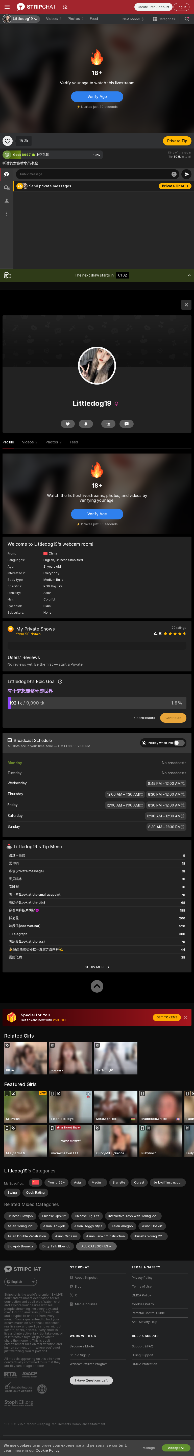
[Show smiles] (174, 174)
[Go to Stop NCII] (19, 1403)
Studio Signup (80, 1355)
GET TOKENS (166, 1017)
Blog (78, 1286)
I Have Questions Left (91, 1380)
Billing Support (142, 1355)
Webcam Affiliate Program (89, 1364)
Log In (181, 7)
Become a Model (82, 1346)
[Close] (185, 1017)
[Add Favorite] (8, 141)
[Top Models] (65, 7)
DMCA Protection (144, 1364)
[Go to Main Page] (36, 7)
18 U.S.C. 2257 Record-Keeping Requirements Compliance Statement (54, 1424)
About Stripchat (86, 1277)
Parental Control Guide (148, 1313)
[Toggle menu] (7, 7)
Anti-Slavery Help (144, 1322)
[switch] (179, 743)
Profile (8, 442)
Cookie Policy (47, 1450)
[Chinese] (35, 1182)
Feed (94, 18)
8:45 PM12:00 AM (164, 784)
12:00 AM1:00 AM (123, 805)
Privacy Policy (142, 1277)
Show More (95, 967)
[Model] (186, 305)
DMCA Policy (141, 1295)
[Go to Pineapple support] (42, 1389)
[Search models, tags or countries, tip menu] (187, 19)
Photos (75, 18)
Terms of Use (142, 1286)
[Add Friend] (108, 424)
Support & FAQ (142, 1346)
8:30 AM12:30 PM (164, 827)
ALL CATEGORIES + (96, 1246)
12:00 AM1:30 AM (123, 794)
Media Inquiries (86, 1304)
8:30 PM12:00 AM (164, 794)
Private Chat (173, 186)
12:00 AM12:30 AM (164, 816)
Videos (53, 18)
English (16, 1282)
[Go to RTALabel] (11, 1374)
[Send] (186, 174)
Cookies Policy (143, 1304)
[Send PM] (126, 424)
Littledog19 (16, 1170)
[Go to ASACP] (30, 1374)
